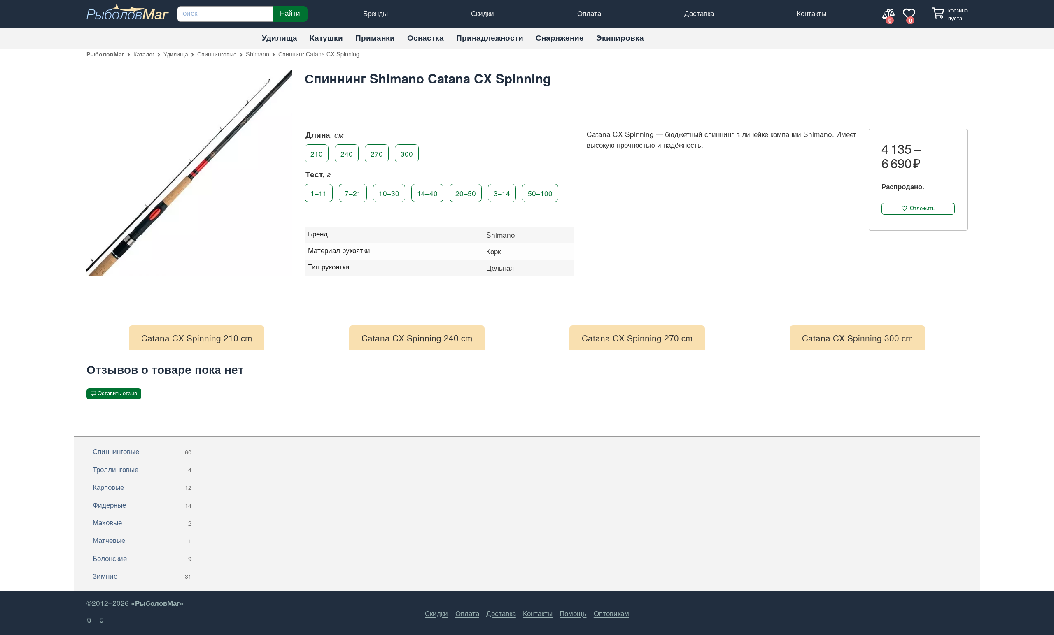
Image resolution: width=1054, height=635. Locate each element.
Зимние (142, 575)
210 (316, 153)
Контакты (811, 13)
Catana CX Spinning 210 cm (196, 337)
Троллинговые (142, 469)
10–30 (389, 193)
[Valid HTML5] (89, 620)
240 (346, 153)
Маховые (142, 522)
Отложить (922, 208)
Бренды (375, 13)
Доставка (699, 13)
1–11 (318, 193)
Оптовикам (611, 613)
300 (407, 153)
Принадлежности (489, 37)
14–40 (427, 193)
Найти (290, 13)
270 (377, 153)
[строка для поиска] (225, 14)
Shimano (257, 53)
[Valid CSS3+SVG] (102, 620)
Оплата (589, 13)
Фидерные (142, 504)
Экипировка (620, 37)
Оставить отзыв (117, 393)
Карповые (142, 487)
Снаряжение (560, 37)
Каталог (143, 53)
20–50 (465, 193)
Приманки (375, 37)
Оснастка (425, 37)
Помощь (573, 613)
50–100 (540, 193)
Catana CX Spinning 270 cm (637, 337)
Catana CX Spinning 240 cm (416, 337)
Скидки (482, 13)
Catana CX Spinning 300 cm (857, 337)
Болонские (142, 558)
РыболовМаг (105, 54)
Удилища (279, 37)
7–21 (353, 193)
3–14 (502, 193)
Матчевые (142, 540)
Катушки (326, 37)
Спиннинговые (217, 53)
